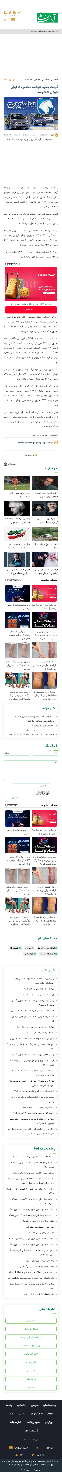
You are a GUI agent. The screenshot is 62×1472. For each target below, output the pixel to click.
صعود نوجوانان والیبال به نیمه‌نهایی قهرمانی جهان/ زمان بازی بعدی (31, 1252)
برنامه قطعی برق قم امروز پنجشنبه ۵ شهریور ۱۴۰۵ (31, 1215)
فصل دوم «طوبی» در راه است (41, 1233)
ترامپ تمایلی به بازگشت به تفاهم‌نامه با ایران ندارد (31, 1272)
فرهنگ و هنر (36, 1414)
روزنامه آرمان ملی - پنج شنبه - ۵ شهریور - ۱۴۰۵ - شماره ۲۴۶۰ (32, 1165)
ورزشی (21, 1414)
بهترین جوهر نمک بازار (31, 1345)
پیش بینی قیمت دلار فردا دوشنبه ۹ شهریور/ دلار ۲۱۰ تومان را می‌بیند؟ (31, 1003)
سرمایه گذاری (31, 309)
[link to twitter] (9, 12)
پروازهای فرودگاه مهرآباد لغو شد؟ (39, 989)
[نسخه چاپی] (5, 79)
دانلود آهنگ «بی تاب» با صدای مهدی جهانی (46, 495)
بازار (11, 1414)
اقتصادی (54, 79)
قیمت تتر (31, 1370)
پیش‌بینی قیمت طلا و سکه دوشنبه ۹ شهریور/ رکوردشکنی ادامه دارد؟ (30, 31)
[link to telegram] (19, 12)
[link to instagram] (14, 12)
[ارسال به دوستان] (9, 79)
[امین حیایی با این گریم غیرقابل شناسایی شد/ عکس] (17, 559)
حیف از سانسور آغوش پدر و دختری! (38, 1221)
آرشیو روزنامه (33, 1422)
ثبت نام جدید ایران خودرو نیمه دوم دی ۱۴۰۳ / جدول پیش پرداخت (31, 735)
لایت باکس (31, 1320)
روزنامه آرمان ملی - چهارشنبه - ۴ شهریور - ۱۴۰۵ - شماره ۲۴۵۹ (32, 1201)
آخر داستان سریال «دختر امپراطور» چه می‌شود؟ (33, 1157)
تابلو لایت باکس (31, 1354)
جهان (50, 1414)
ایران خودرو (29, 455)
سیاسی (34, 1405)
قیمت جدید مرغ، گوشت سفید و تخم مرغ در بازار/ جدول (31, 1099)
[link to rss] (5, 12)
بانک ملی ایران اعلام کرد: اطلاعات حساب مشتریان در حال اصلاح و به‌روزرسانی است (31, 1131)
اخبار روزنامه (16, 1422)
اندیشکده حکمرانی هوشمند (31, 1337)
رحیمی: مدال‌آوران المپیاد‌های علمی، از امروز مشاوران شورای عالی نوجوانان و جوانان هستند (31, 1181)
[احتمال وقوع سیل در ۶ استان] (45, 534)
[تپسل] (6, 264)
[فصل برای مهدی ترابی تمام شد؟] (17, 482)
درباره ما (25, 1439)
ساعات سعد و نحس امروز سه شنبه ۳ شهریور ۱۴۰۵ (31, 1244)
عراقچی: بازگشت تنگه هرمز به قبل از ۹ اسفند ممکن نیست (31, 1286)
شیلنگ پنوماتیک (31, 1329)
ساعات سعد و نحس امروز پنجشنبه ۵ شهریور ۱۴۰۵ (31, 1209)
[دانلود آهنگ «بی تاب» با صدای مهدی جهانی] (45, 482)
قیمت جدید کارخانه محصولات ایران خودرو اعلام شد (34, 716)
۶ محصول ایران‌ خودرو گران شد (42, 725)
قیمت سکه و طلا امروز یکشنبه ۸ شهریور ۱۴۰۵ (34, 1091)
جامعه (9, 1405)
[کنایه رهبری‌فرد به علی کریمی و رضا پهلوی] (45, 508)
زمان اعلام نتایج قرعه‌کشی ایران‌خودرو (40, 721)
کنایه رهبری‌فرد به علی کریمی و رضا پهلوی (47, 520)
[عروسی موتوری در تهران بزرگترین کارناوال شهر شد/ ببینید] (45, 559)
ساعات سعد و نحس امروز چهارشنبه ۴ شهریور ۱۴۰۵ (31, 1238)
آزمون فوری (31, 1362)
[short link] (14, 79)
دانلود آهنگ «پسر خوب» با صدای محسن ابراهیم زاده (31, 1278)
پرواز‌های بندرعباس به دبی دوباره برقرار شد (35, 1027)
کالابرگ (31, 1387)
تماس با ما (35, 1439)
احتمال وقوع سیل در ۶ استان (46, 546)
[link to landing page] (47, 17)
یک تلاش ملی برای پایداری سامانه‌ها (38, 1107)
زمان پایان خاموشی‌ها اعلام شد (40, 1227)
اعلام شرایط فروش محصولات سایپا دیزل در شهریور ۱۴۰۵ (32, 1019)
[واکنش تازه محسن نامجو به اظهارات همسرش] (17, 508)
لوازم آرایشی (31, 1379)
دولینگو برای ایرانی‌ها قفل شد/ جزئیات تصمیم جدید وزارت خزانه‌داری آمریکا (31, 1073)
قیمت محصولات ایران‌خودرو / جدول (40, 730)
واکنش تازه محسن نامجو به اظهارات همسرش (17, 520)
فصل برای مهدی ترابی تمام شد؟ (19, 495)
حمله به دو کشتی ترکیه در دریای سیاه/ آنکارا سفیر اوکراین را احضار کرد (32, 1121)
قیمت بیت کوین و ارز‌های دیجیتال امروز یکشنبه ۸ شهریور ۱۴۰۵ (32, 1063)
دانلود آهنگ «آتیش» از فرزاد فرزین (39, 1294)
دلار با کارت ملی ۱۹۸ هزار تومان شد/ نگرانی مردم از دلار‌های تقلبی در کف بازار (32, 1083)
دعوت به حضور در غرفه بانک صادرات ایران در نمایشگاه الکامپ (29, 1047)
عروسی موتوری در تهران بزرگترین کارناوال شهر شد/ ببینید (45, 571)
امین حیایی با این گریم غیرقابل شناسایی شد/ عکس (18, 571)
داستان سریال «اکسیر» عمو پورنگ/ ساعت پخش (33, 1173)
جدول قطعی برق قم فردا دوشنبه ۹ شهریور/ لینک (32, 1054)
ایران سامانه (25, 1470)
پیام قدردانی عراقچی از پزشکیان (40, 1260)
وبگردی (48, 1422)
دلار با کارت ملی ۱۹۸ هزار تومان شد (38, 1032)
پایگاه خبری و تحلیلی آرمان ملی (15, 1461)
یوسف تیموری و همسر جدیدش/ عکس (37, 1266)
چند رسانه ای (49, 1405)
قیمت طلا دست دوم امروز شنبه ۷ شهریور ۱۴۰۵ (33, 1113)
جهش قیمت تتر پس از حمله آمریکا (38, 994)
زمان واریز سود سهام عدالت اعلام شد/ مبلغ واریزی (19, 546)
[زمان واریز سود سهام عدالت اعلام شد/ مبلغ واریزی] (17, 534)
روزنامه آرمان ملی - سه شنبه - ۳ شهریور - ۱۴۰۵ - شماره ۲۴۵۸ (30, 1191)
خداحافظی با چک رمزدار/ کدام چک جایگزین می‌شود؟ (30, 1011)
